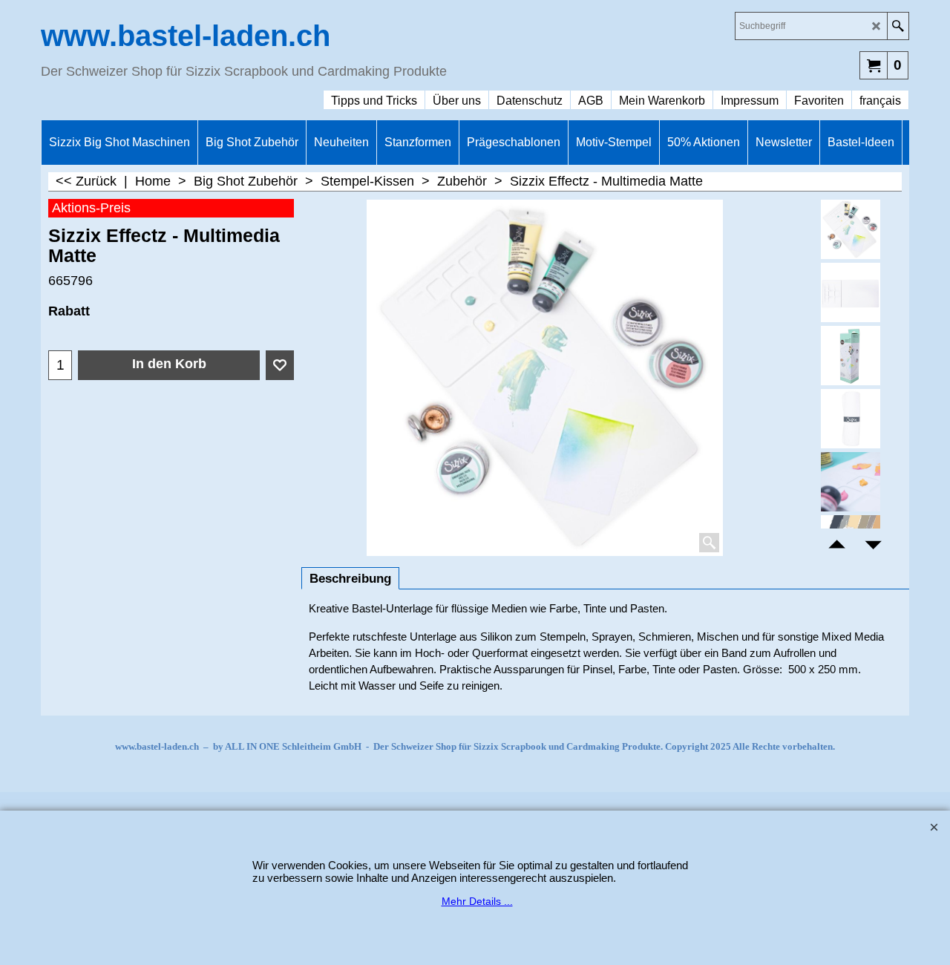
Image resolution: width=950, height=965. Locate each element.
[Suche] (897, 26)
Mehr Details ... (477, 901)
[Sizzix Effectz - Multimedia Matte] (850, 292)
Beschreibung (350, 579)
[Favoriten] (280, 365)
